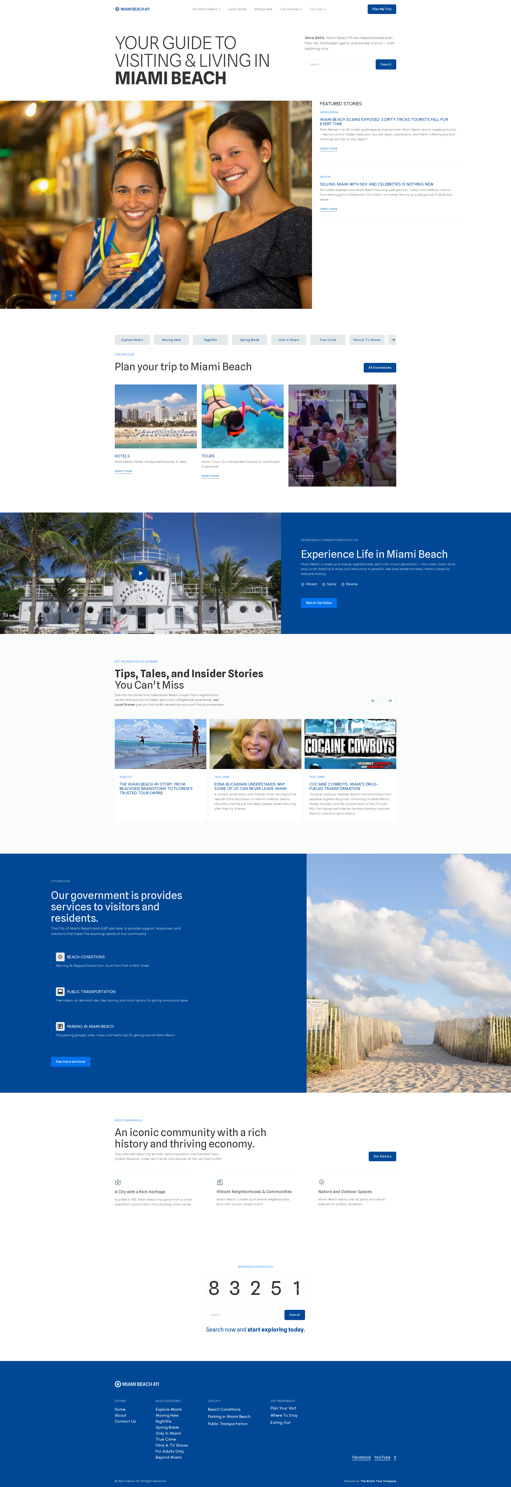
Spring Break (329, 112)
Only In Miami (168, 1433)
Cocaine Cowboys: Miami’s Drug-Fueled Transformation (343, 786)
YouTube (382, 1457)
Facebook (361, 1457)
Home (120, 1409)
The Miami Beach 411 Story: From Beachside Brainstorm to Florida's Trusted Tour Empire (156, 788)
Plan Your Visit (283, 1408)
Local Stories (238, 9)
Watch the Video (319, 603)
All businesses (379, 368)
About (121, 1415)
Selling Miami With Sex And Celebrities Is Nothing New (376, 184)
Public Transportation (91, 991)
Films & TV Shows (172, 1445)
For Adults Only (170, 1451)
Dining (302, 394)
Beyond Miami (169, 1457)
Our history (382, 1156)
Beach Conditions (86, 957)
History (325, 177)
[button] (206, 9)
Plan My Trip (381, 9)
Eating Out (280, 1422)
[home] (132, 9)
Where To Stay (284, 1415)
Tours (208, 456)
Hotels (122, 456)
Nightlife (163, 1421)
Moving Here (263, 9)
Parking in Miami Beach (90, 1026)
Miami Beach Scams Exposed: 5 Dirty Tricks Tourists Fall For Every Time (384, 121)
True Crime (222, 777)
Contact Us (125, 1421)
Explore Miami (169, 1409)
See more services (70, 1062)
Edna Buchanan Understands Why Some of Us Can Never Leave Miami (250, 786)
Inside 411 (126, 777)
